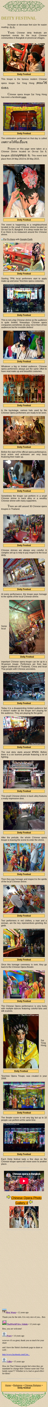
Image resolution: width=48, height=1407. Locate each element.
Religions (17, 1385)
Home (8, 1385)
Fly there (11, 239)
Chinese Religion (33, 1385)
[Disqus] (24, 1269)
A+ (11, 27)
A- (14, 27)
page (23, 97)
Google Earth (26, 239)
